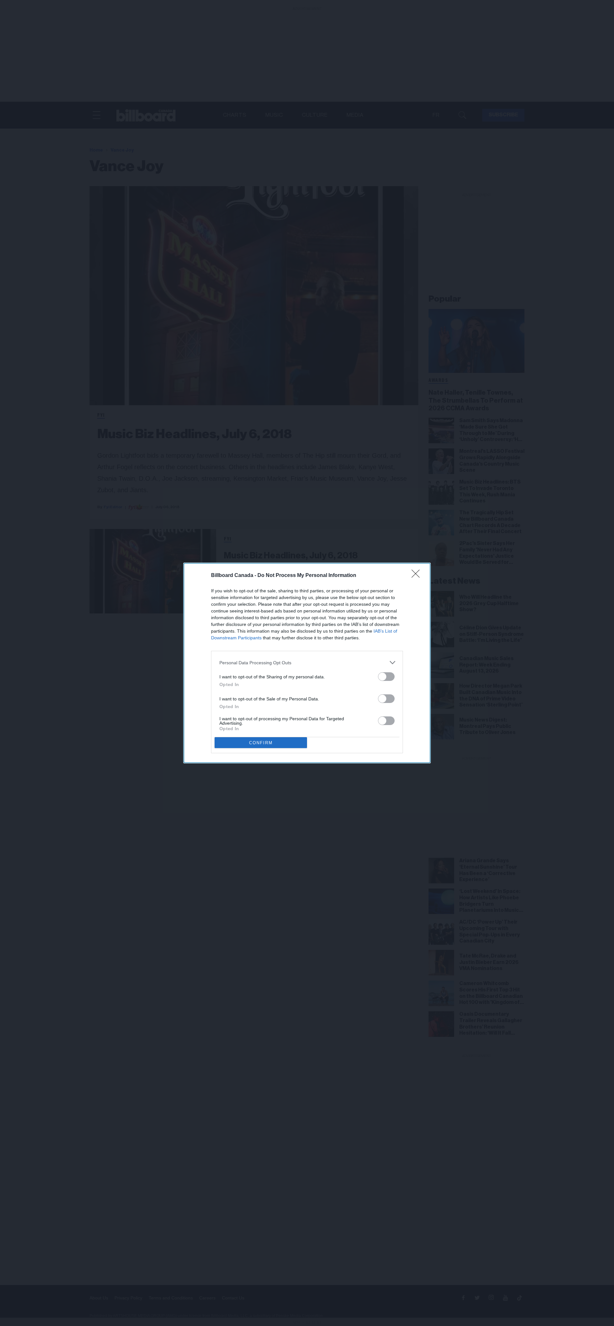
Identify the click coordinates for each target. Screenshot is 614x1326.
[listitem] (307, 662)
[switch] (386, 676)
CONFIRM (261, 742)
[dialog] (307, 663)
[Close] (418, 576)
